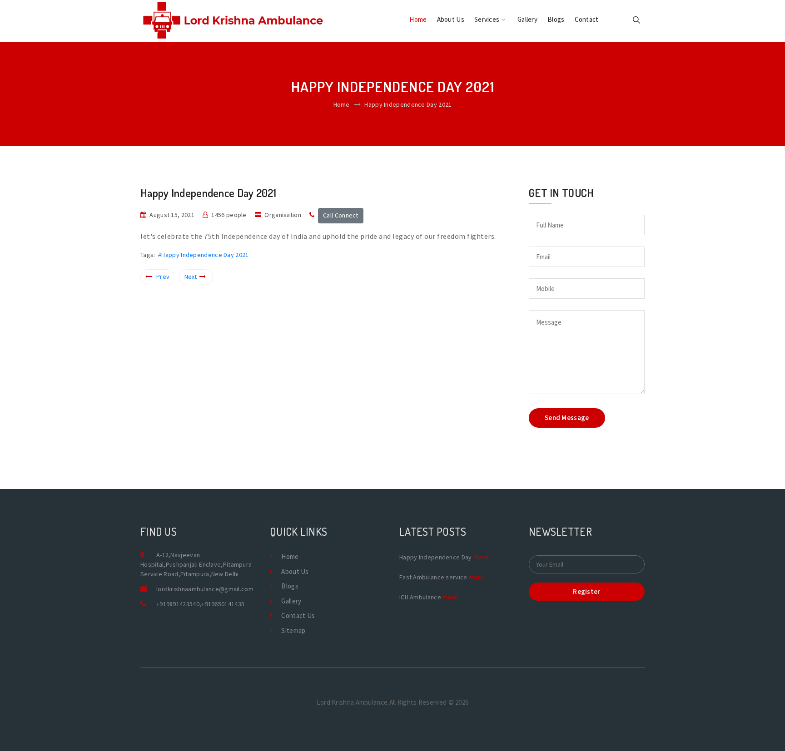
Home (418, 19)
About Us (450, 19)
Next (190, 276)
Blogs (556, 19)
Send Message (567, 417)
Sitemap (293, 630)
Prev (162, 276)
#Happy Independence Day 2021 (203, 255)
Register (586, 591)
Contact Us (298, 615)
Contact (587, 19)
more (480, 557)
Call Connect (340, 215)
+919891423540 (177, 604)
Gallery (527, 19)
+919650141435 (222, 604)
